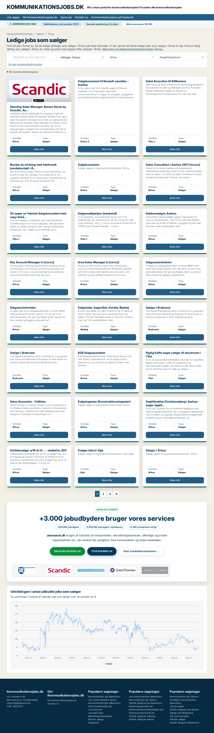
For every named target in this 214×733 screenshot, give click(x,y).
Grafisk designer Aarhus (141, 719)
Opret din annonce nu (67, 551)
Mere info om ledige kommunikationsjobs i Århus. (133, 49)
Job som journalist (179, 716)
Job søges (13, 17)
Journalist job (95, 709)
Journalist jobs (95, 713)
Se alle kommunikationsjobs (25, 64)
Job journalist (177, 706)
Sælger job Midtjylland (181, 713)
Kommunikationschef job (141, 713)
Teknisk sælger (178, 719)
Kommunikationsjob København (104, 703)
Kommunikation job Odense (184, 696)
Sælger (40, 33)
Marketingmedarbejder (100, 716)
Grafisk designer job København (145, 703)
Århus (51, 33)
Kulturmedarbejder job (100, 706)
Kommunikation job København (104, 696)
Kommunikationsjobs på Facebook (112, 17)
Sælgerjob (93, 722)
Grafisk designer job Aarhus (184, 709)
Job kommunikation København (145, 696)
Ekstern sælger (96, 719)
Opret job (66, 17)
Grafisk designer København (184, 722)
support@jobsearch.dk (19, 703)
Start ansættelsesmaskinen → (141, 551)
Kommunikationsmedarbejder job (146, 709)
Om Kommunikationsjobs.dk (40, 17)
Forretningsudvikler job (141, 706)
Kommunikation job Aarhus (143, 699)
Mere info (39, 149)
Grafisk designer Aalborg (142, 716)
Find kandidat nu (102, 551)
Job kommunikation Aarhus (102, 699)
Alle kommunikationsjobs (20, 33)
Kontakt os (81, 17)
